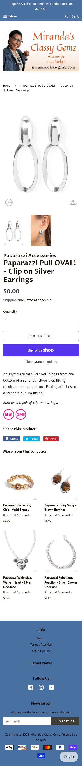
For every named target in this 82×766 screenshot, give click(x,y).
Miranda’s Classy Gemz (45, 734)
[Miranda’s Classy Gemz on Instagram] (41, 688)
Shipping (10, 300)
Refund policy (41, 651)
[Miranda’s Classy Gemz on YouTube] (51, 688)
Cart (74, 16)
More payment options (41, 362)
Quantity (10, 311)
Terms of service (41, 644)
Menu (13, 16)
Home (6, 85)
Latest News (41, 663)
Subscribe (64, 721)
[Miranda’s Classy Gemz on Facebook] (30, 688)
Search (41, 638)
